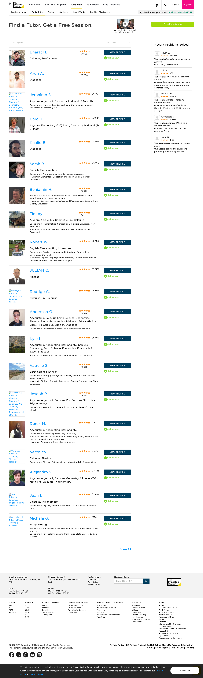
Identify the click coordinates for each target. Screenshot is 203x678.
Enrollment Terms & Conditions (172, 629)
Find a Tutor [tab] (37, 12)
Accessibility (164, 631)
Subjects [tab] (63, 12)
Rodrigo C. (40, 291)
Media (161, 619)
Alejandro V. (41, 472)
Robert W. (39, 242)
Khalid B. (38, 142)
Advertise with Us (166, 617)
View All (126, 549)
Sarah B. (37, 164)
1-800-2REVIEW (25, 580)
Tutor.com (101, 610)
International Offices (141, 619)
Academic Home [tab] (18, 12)
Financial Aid (73, 612)
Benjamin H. (41, 189)
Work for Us (164, 610)
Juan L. (36, 495)
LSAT (27, 610)
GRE (27, 605)
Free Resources (111, 4)
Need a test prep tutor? (167, 12)
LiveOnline (136, 612)
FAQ (10, 582)
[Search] (166, 5)
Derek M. (38, 423)
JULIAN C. (39, 270)
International (93, 580)
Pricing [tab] (51, 12)
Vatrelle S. (39, 365)
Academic (76, 4)
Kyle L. (36, 339)
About (161, 605)
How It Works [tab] (79, 12)
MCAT (27, 612)
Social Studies (48, 612)
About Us (101, 617)
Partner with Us (165, 615)
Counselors (137, 622)
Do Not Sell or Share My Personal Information (170, 645)
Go (146, 581)
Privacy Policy (117, 645)
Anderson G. (41, 312)
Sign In (175, 4)
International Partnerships (170, 624)
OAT (27, 617)
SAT (10, 605)
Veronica (38, 452)
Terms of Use (37, 674)
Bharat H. (38, 52)
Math (44, 605)
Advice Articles (138, 608)
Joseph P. (39, 394)
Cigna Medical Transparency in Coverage (170, 637)
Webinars (136, 605)
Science (45, 608)
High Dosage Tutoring (106, 608)
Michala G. (39, 518)
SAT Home (34, 4)
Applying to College (77, 610)
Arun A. (37, 73)
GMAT (27, 608)
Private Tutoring (139, 615)
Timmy (36, 213)
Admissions (92, 4)
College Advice (74, 608)
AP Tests (12, 612)
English (45, 610)
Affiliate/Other (94, 584)
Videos (135, 610)
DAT (27, 615)
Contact (162, 622)
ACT (10, 608)
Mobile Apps (137, 617)
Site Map (189, 648)
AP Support (47, 615)
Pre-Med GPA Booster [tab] (100, 12)
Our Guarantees (165, 626)
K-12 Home (101, 605)
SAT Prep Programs (55, 4)
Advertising (93, 582)
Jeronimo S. (41, 95)
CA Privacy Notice (135, 645)
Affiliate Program (166, 612)
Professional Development (108, 615)
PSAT (11, 610)
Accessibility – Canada (168, 633)
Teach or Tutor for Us (168, 608)
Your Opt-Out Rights (157, 648)
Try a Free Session (173, 24)
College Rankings (75, 605)
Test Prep (101, 612)
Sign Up (188, 4)
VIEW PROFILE (117, 52)
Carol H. (37, 119)
